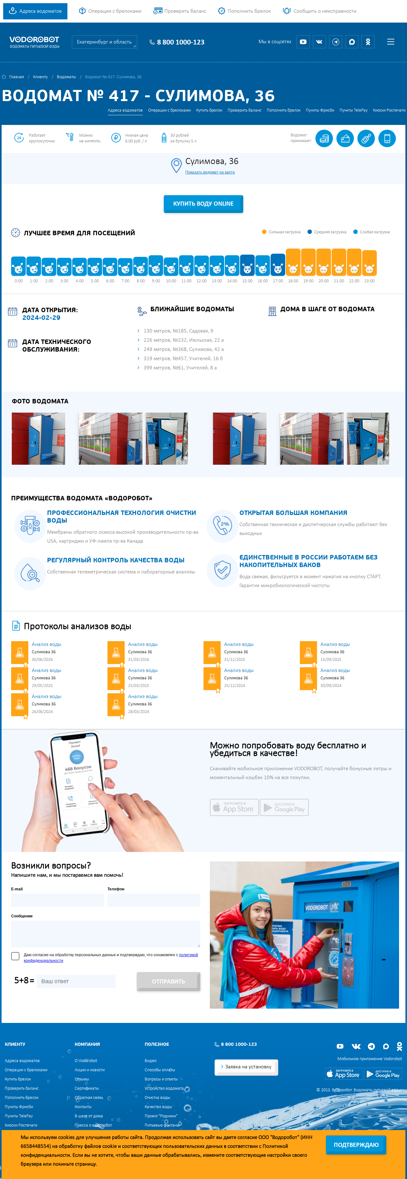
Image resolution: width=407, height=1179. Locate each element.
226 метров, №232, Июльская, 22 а (184, 340)
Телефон (115, 889)
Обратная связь (89, 1097)
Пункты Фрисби (320, 110)
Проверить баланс (185, 11)
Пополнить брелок (249, 11)
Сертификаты (87, 1088)
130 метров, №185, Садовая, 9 (178, 331)
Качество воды (158, 1107)
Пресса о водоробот (93, 1125)
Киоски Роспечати (389, 110)
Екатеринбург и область (104, 42)
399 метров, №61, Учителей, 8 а (180, 368)
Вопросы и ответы (161, 1079)
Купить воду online (203, 204)
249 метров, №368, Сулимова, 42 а (184, 349)
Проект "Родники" (161, 1116)
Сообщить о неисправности (325, 11)
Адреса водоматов (40, 11)
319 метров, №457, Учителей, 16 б (183, 358)
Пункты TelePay (354, 110)
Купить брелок (209, 110)
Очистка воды (157, 1097)
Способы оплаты (160, 1070)
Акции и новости (90, 1070)
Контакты (83, 1107)
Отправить (168, 982)
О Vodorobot (86, 1061)
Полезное (157, 1044)
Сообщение (22, 916)
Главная (16, 77)
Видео (150, 1061)
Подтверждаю (356, 1145)
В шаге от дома (89, 1116)
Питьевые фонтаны (162, 1125)
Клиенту (40, 77)
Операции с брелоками (114, 11)
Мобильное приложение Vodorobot (369, 1059)
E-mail (17, 889)
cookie (109, 1146)
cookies (66, 1137)
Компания (87, 1044)
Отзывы (82, 1079)
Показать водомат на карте (210, 172)
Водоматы (66, 77)
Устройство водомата (164, 1088)
